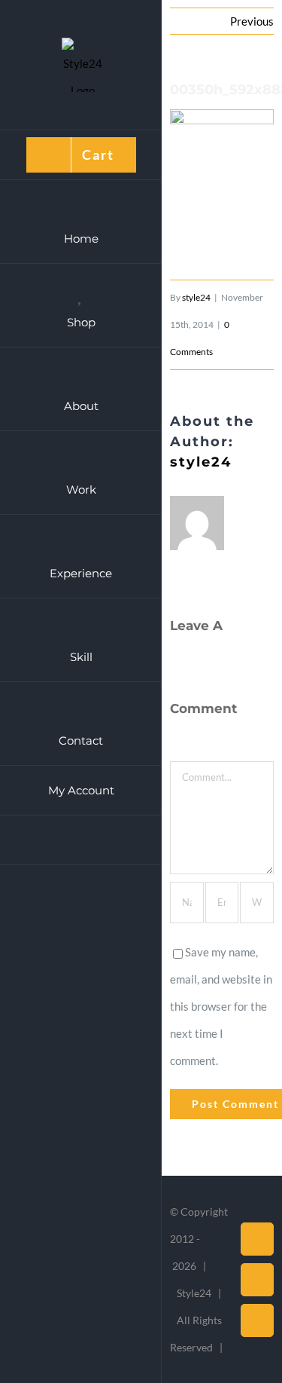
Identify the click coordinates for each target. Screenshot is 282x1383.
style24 (196, 297)
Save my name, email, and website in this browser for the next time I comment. (221, 1006)
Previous (252, 21)
